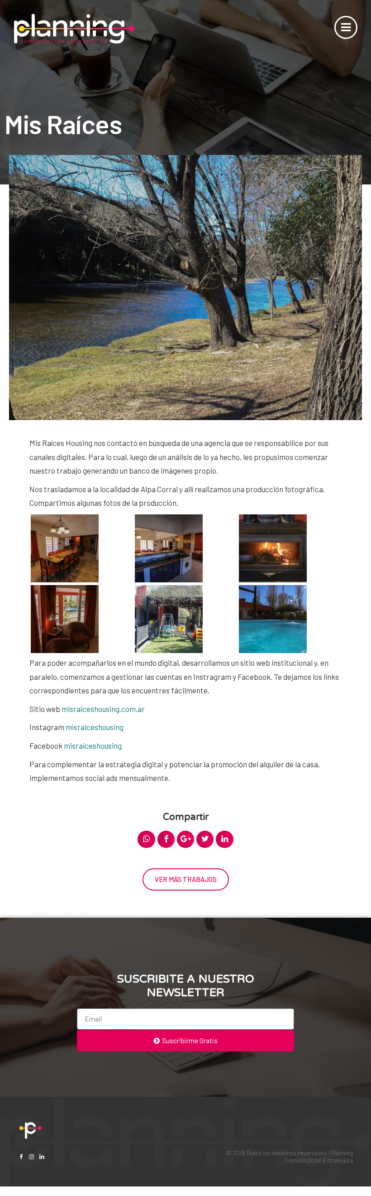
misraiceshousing (95, 726)
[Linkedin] (42, 1157)
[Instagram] (31, 1157)
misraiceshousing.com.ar (103, 708)
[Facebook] (21, 1157)
